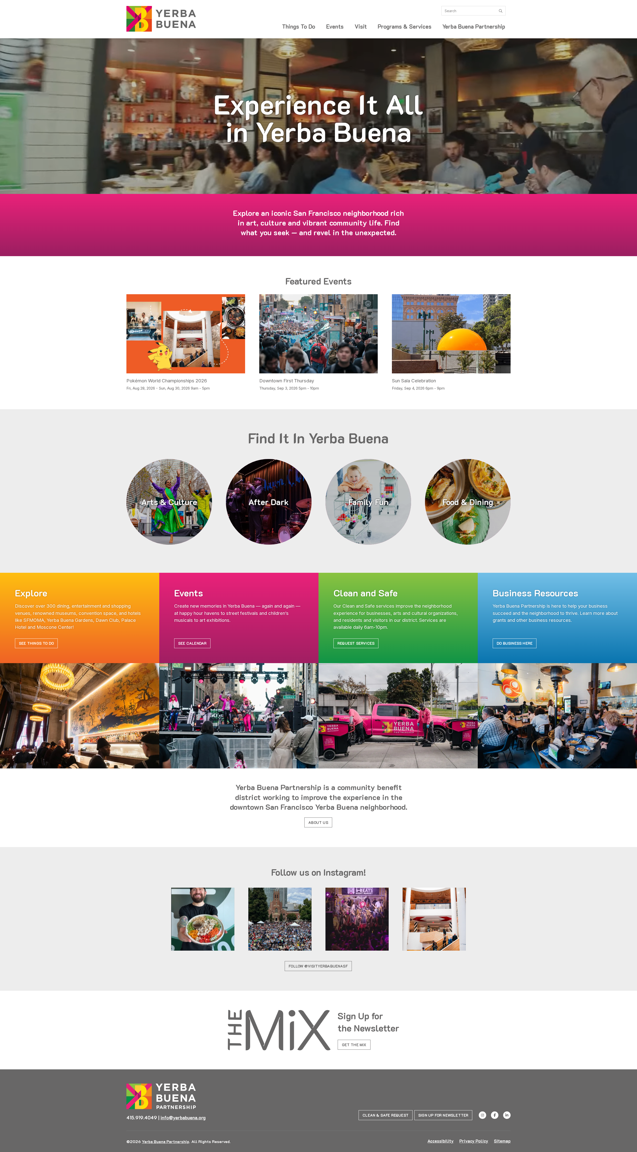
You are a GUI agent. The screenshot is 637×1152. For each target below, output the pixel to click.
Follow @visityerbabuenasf (318, 966)
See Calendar (192, 643)
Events (335, 26)
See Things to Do (36, 643)
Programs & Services (404, 26)
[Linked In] (507, 1115)
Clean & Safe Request (386, 1115)
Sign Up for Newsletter (443, 1115)
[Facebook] (494, 1115)
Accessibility (440, 1141)
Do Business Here (514, 643)
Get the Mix (354, 1044)
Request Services (355, 643)
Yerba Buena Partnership (473, 26)
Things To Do (298, 26)
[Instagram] (482, 1115)
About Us (318, 822)
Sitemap (502, 1141)
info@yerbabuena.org (183, 1117)
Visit (361, 26)
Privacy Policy (473, 1141)
